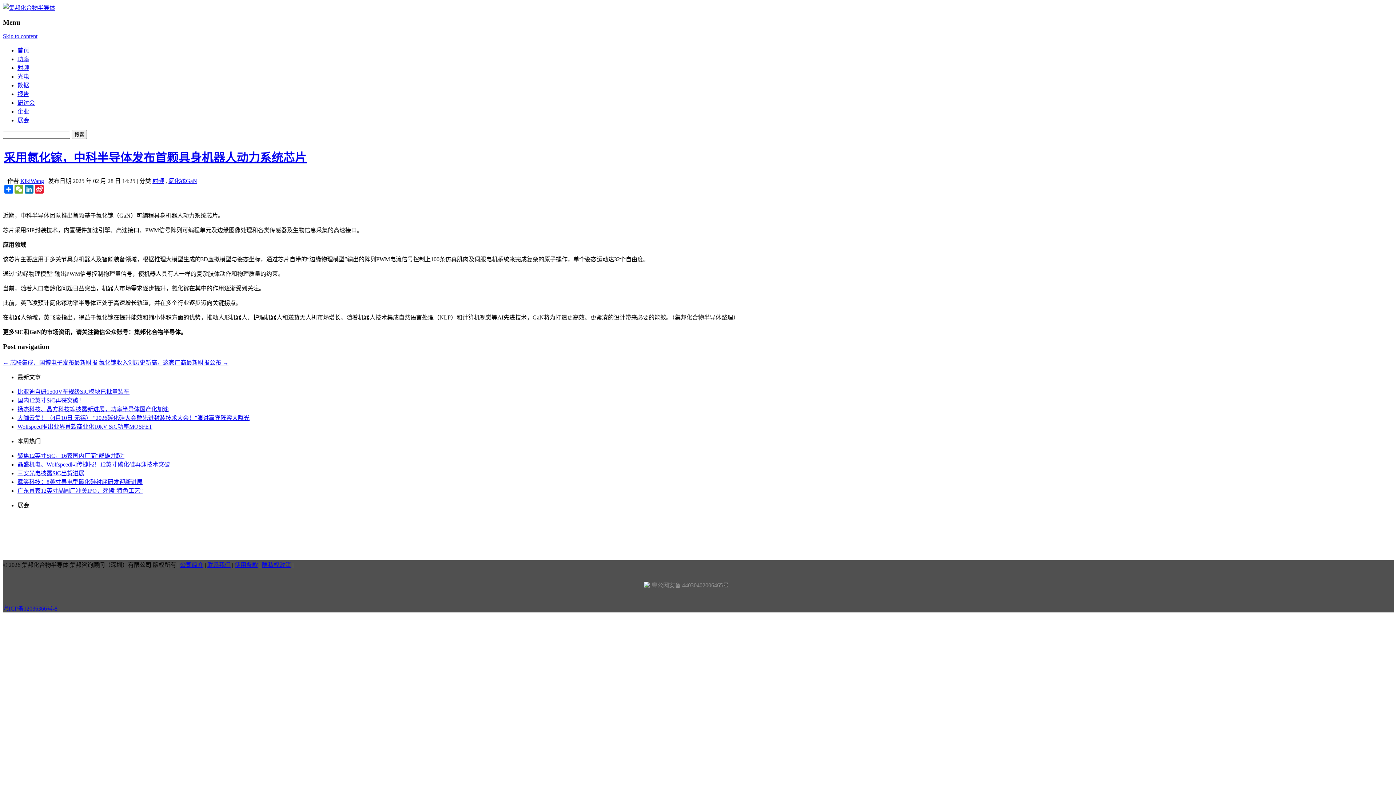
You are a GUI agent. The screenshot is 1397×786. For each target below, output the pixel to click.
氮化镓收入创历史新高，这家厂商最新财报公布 (163, 363)
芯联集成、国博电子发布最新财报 (50, 363)
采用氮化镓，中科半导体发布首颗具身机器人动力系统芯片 (155, 157)
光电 (23, 77)
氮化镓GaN (182, 181)
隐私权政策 (276, 565)
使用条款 (246, 565)
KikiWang (32, 181)
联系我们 (219, 565)
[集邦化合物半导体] (29, 8)
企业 (23, 111)
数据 (23, 85)
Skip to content (20, 36)
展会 (23, 120)
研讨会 (26, 103)
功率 (23, 59)
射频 (23, 68)
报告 (23, 94)
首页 (23, 50)
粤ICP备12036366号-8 (30, 609)
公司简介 (191, 565)
